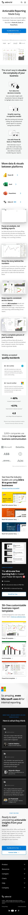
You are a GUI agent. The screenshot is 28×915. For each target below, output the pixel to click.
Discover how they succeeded (10, 488)
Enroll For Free (13, 594)
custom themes (6, 305)
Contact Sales (12, 852)
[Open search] (21, 2)
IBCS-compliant (12, 303)
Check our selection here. (18, 617)
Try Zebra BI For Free (13, 30)
